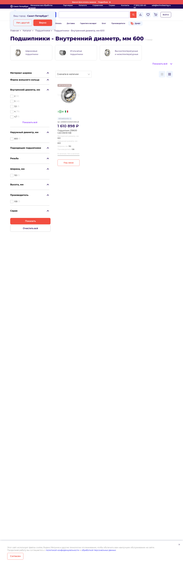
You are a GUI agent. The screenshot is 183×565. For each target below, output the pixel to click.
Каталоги (83, 5)
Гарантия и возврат (88, 23)
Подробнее (103, 2)
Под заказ (69, 162)
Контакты (125, 5)
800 (16, 139)
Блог (104, 23)
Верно (42, 22)
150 (15, 175)
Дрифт (137, 23)
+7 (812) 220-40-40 (140, 6)
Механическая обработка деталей (40, 6)
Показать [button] (30, 221)
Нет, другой (22, 22)
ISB (15, 201)
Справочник (98, 5)
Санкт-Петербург (20, 6)
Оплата (58, 23)
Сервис (112, 5)
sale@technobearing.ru (161, 5)
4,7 (15, 116)
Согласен (15, 556)
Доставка (71, 23)
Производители (118, 23)
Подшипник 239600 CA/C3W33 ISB (67, 131)
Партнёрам (68, 5)
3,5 (15, 106)
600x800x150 (64, 119)
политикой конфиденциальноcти (62, 550)
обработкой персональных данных (99, 550)
